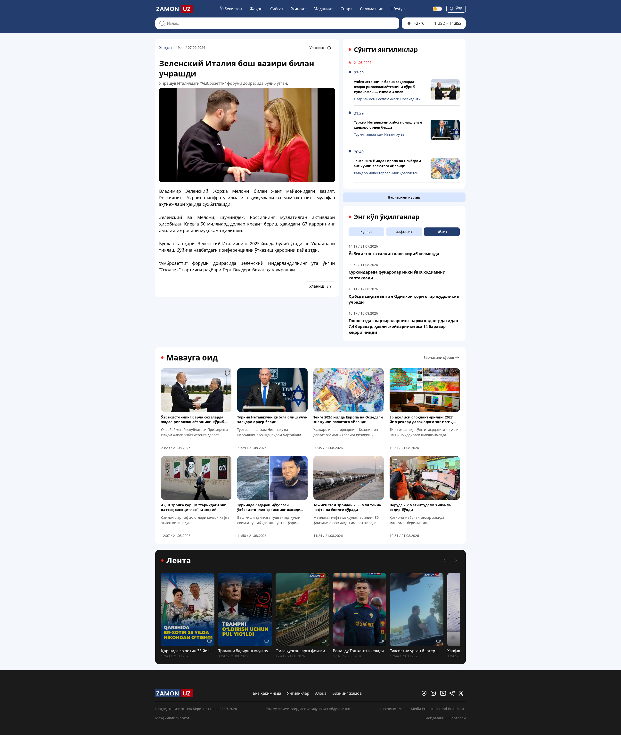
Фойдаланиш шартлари (445, 718)
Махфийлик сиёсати (172, 718)
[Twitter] (462, 693)
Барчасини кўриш (404, 197)
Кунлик (366, 231)
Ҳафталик (404, 231)
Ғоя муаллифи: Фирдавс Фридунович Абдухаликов (308, 708)
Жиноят (298, 8)
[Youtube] (443, 693)
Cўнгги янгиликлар (386, 49)
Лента (178, 560)
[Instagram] (434, 693)
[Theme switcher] (437, 9)
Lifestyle (398, 8)
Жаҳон (256, 8)
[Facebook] (425, 693)
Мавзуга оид (192, 357)
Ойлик (441, 231)
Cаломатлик (371, 8)
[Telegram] (453, 693)
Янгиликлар (298, 693)
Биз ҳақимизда (267, 693)
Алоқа (321, 693)
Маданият (323, 8)
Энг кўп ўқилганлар (386, 216)
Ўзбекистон (231, 8)
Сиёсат (276, 8)
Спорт (346, 8)
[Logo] (174, 9)
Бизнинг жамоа (347, 693)
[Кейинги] (456, 560)
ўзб (459, 8)
